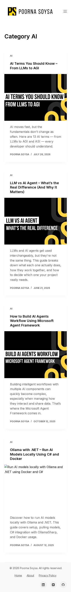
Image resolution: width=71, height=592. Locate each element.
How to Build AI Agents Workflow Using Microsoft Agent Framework (32, 320)
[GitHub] (63, 584)
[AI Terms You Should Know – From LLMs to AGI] (35, 97)
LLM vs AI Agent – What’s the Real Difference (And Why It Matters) (34, 187)
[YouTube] (53, 584)
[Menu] (65, 11)
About (30, 575)
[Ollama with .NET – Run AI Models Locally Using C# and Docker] (35, 488)
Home (18, 575)
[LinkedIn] (43, 584)
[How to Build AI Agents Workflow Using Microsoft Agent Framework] (35, 354)
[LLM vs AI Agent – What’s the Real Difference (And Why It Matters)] (35, 221)
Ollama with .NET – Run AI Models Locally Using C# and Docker (34, 454)
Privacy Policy (47, 575)
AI (11, 55)
